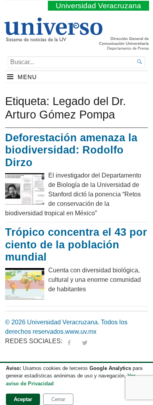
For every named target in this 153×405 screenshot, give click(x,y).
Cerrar (58, 399)
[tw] (85, 341)
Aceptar (23, 399)
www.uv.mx (81, 331)
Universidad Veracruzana (98, 6)
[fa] (69, 341)
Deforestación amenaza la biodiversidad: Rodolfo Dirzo (71, 150)
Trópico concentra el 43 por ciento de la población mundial (76, 244)
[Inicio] (53, 38)
